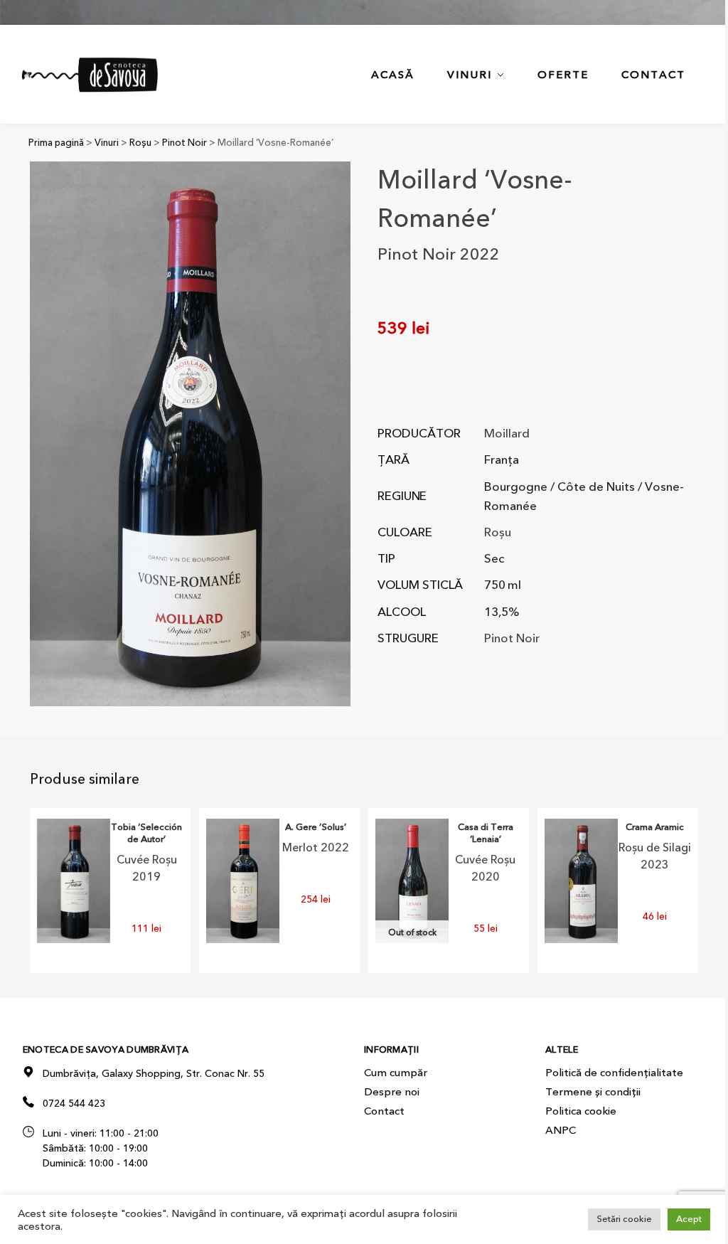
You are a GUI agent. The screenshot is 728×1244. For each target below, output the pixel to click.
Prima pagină (56, 142)
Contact (384, 1111)
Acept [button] (689, 1219)
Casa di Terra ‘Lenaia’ (485, 834)
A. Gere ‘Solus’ (315, 828)
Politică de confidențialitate (614, 1072)
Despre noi (391, 1091)
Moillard (507, 433)
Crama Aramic (655, 828)
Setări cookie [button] (624, 1219)
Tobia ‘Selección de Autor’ (146, 834)
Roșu (140, 142)
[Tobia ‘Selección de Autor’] (73, 880)
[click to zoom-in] (190, 433)
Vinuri (107, 142)
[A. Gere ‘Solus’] (242, 880)
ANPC (560, 1130)
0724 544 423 (74, 1103)
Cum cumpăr (395, 1072)
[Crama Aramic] (581, 880)
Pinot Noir (184, 142)
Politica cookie (580, 1111)
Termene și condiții (593, 1091)
